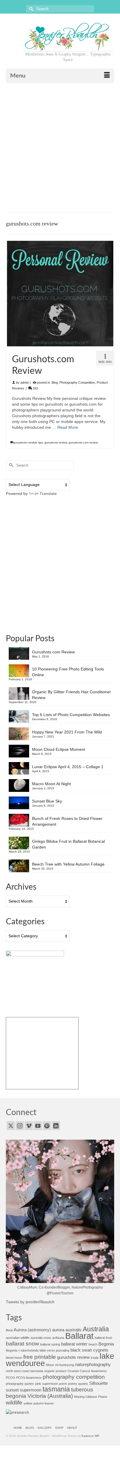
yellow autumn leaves (39, 1403)
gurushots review (56, 442)
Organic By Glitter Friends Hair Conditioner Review (71, 695)
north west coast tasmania (24, 1371)
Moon (50, 1365)
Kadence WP (90, 1435)
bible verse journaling (54, 1350)
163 (35, 388)
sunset (12, 1389)
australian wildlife (17, 1337)
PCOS (10, 1377)
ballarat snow (22, 1343)
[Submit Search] (30, 8)
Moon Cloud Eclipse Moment (58, 749)
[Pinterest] (47, 1125)
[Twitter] (11, 1125)
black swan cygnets (89, 1350)
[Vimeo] (29, 1125)
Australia (96, 1329)
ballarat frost (103, 1337)
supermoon (30, 1389)
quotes (83, 1383)
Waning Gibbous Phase (90, 1396)
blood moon (14, 1357)
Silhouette (98, 1383)
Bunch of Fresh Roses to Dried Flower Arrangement (67, 821)
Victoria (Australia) (50, 1396)
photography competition (74, 1377)
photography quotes (20, 1383)
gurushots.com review (83, 442)
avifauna (58, 1337)
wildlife (14, 1402)
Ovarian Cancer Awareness (87, 1371)
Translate (48, 493)
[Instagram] (20, 1125)
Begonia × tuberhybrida (22, 1350)
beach (93, 1344)
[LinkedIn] (56, 1125)
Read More (67, 427)
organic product (55, 1371)
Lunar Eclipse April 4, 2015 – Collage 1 (67, 766)
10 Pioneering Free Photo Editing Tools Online (68, 672)
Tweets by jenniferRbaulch (30, 1302)
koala (94, 1357)
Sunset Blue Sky (47, 801)
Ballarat (79, 1336)
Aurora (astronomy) (32, 1329)
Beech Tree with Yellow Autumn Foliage (68, 864)
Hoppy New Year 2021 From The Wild (67, 732)
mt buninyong (64, 1365)
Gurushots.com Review (53, 652)
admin (24, 382)
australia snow (41, 1337)
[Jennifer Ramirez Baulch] (68, 36)
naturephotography (93, 1364)
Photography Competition (77, 382)
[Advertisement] (60, 145)
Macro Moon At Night (51, 783)
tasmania (56, 1389)
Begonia (106, 1343)
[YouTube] (38, 1125)
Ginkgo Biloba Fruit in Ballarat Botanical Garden (68, 844)
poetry (72, 1383)
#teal (9, 1330)
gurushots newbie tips (28, 442)
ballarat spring (50, 1344)
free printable (39, 1357)
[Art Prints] (42, 1053)
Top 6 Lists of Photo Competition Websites (71, 714)
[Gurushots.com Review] (60, 293)
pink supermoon (46, 1383)
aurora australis (67, 1329)
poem (63, 1383)
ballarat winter (74, 1343)
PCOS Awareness (29, 1377)
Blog (55, 382)
